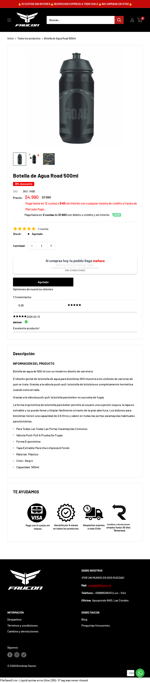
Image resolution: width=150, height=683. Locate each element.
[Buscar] (119, 20)
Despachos (14, 619)
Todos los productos (28, 38)
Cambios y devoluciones (22, 631)
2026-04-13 (33, 316)
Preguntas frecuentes (95, 625)
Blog (84, 619)
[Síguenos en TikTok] (23, 654)
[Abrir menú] (9, 20)
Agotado (43, 282)
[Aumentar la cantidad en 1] (51, 246)
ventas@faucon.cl (99, 585)
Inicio (10, 38)
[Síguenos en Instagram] (16, 654)
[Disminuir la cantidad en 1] (32, 246)
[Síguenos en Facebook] (9, 654)
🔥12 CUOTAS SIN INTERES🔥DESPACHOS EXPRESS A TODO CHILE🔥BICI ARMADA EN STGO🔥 (75, 3)
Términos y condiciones (22, 625)
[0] (139, 20)
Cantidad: (19, 245)
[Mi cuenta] (132, 20)
